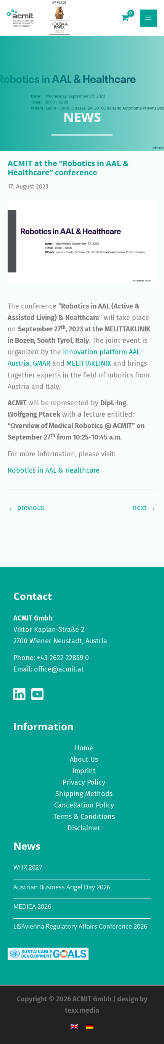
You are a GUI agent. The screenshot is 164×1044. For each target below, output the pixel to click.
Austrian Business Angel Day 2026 (61, 887)
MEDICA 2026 (32, 906)
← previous (26, 508)
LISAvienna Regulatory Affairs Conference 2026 (80, 926)
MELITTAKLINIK (88, 363)
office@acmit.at (59, 669)
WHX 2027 (27, 867)
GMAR (41, 363)
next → (144, 508)
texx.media (82, 1010)
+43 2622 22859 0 (63, 658)
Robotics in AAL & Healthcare (54, 470)
